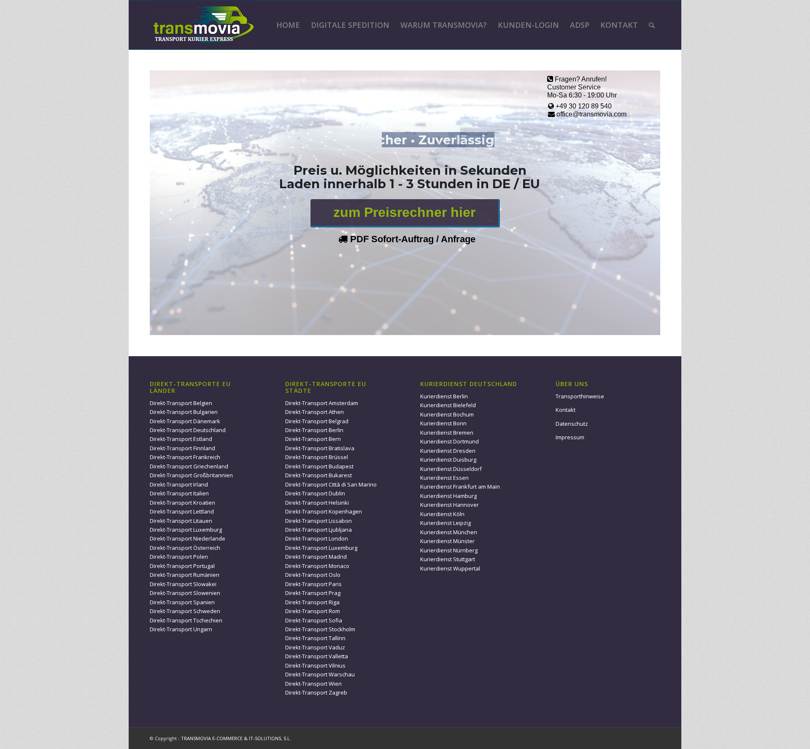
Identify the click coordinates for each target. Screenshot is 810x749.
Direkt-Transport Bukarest (318, 475)
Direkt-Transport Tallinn (315, 638)
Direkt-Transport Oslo (312, 575)
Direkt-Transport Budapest (319, 466)
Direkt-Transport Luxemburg (186, 529)
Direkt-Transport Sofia (313, 620)
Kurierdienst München (448, 532)
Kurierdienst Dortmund (449, 441)
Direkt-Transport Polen (179, 556)
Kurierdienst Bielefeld (448, 405)
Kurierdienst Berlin (444, 396)
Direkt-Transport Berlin (314, 430)
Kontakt (565, 410)
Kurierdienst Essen (444, 477)
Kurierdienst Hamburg (448, 496)
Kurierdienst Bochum (447, 414)
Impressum (570, 437)
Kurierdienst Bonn (443, 423)
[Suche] (651, 24)
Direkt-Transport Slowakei (183, 584)
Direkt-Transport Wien (313, 683)
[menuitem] (288, 24)
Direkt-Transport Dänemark (185, 421)
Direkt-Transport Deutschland (188, 430)
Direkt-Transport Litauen (181, 521)
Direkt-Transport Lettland (182, 511)
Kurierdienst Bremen (446, 432)
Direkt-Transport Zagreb (316, 692)
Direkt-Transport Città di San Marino (331, 484)
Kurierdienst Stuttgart (447, 559)
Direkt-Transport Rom (312, 611)
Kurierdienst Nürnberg (449, 550)
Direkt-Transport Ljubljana (318, 529)
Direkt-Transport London (316, 538)
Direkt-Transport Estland (181, 439)
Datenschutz (572, 423)
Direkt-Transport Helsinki (317, 502)
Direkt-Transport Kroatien (182, 502)
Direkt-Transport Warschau (320, 674)
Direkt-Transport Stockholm (320, 629)
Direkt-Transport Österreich (185, 548)
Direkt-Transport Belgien (181, 403)
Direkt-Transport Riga (312, 602)
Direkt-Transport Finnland (182, 448)
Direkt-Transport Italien (179, 493)
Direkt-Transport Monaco (317, 566)
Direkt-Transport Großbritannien (191, 475)
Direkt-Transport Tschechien (186, 620)
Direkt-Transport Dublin (315, 493)
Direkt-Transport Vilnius (315, 665)
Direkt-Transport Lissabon (318, 521)
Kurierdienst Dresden (447, 450)
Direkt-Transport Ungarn (181, 629)
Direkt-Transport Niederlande (187, 538)
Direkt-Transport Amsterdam (321, 403)
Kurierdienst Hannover (449, 504)
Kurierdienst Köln (442, 514)
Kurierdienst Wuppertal (450, 568)
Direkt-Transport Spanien (182, 602)
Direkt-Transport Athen (314, 412)
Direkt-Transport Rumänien (184, 575)
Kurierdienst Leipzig (445, 523)
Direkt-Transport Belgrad (316, 421)
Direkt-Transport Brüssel (316, 457)
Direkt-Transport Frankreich (185, 457)
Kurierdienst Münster (447, 541)
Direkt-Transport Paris (313, 584)
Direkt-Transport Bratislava (319, 448)
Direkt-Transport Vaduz (315, 647)
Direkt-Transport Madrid (316, 556)
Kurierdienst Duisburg (448, 459)
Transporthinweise (580, 396)
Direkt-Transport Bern (313, 439)
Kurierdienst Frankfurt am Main (460, 486)
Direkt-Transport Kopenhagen (323, 511)
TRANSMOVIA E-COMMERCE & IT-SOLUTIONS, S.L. (236, 738)
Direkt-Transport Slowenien (185, 593)
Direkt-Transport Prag (312, 593)
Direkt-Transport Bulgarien (184, 412)
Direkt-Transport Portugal (182, 566)
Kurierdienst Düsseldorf (451, 469)
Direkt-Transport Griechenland (189, 466)
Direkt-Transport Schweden (185, 611)
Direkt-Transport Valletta (316, 656)
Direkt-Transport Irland (179, 484)
